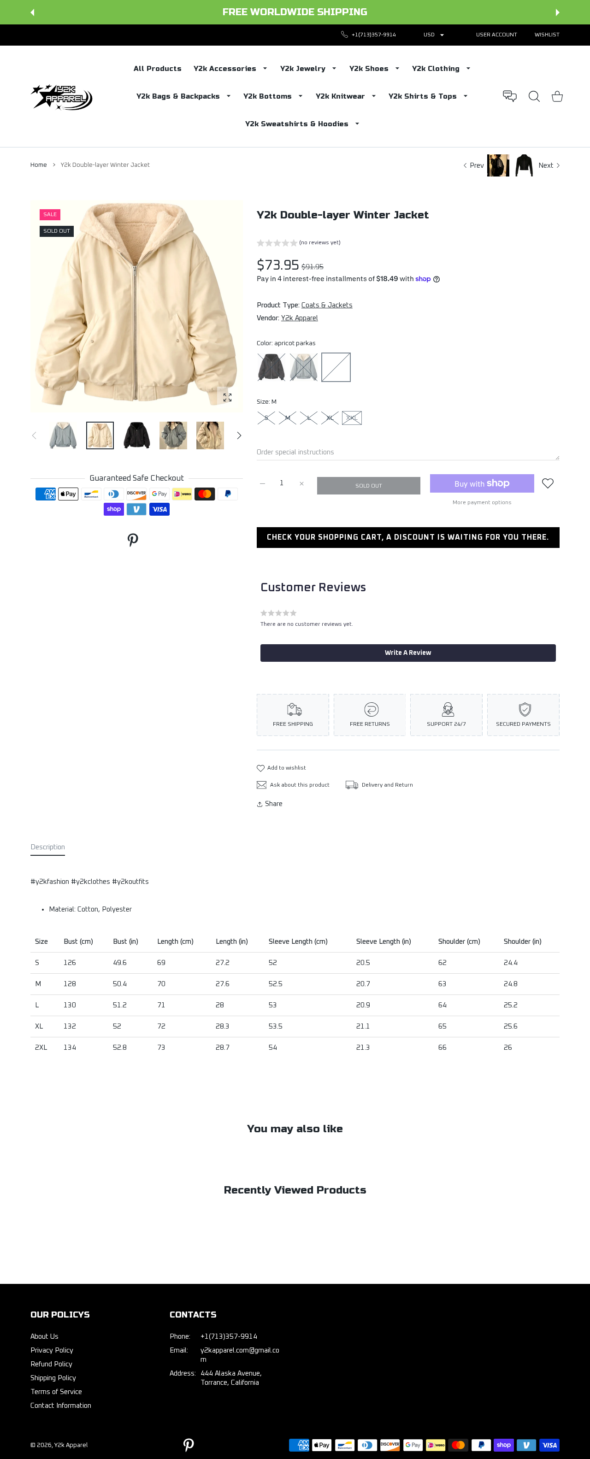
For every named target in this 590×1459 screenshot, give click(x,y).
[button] (32, 12)
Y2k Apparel (299, 318)
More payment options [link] (482, 503)
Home (38, 165)
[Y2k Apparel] (63, 96)
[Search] (534, 96)
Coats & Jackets (327, 305)
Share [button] (274, 803)
